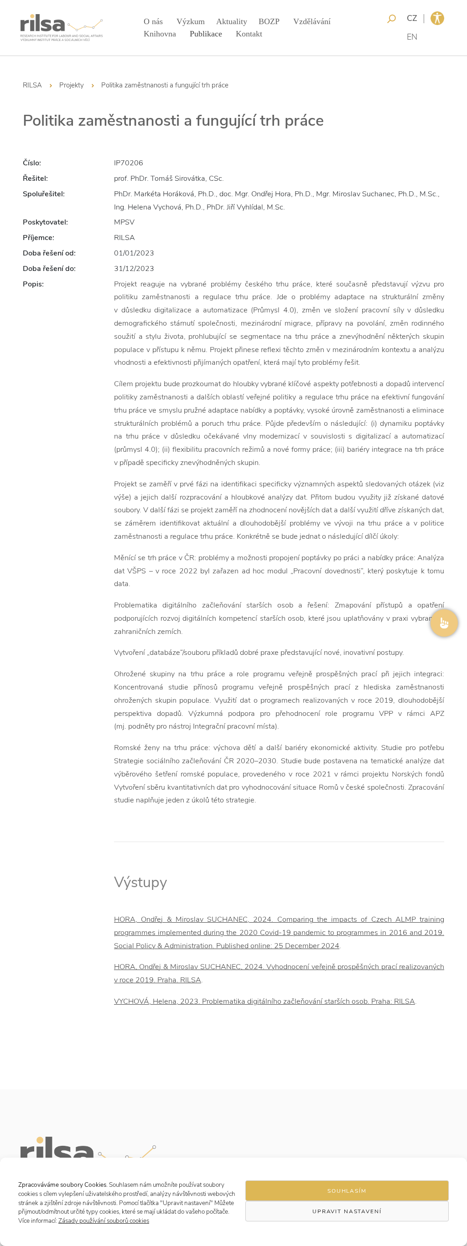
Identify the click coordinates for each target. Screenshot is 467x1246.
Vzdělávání (312, 21)
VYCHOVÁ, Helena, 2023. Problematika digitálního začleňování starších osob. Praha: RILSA (264, 1001)
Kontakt (249, 33)
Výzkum (190, 21)
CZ (412, 18)
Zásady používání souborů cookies (103, 1220)
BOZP (269, 21)
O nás (153, 21)
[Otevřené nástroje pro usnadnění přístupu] (437, 18)
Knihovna (160, 33)
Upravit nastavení (347, 1211)
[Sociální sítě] (444, 623)
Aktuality (231, 21)
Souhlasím (347, 1191)
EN (412, 36)
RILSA (32, 85)
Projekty (71, 85)
